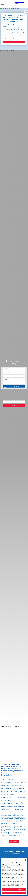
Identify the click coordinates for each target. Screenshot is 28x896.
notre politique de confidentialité (9, 886)
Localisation (6, 376)
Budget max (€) (7, 379)
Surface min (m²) (7, 382)
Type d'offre (6, 368)
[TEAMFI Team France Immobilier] (20, 4)
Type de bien (7, 372)
